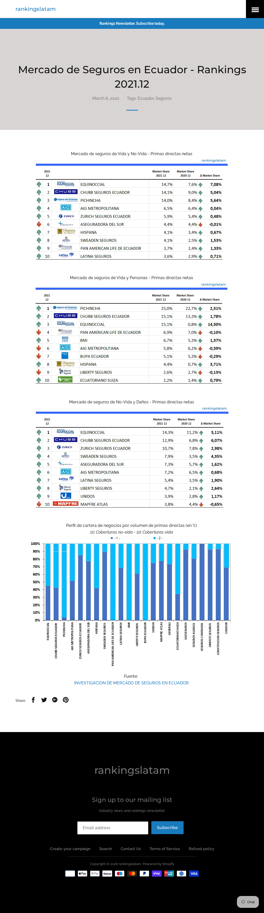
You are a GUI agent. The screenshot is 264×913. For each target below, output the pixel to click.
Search (105, 848)
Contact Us (131, 848)
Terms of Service (165, 848)
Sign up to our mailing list (132, 799)
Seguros (163, 98)
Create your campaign (70, 848)
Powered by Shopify (158, 864)
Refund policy (201, 848)
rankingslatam (35, 9)
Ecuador (146, 98)
